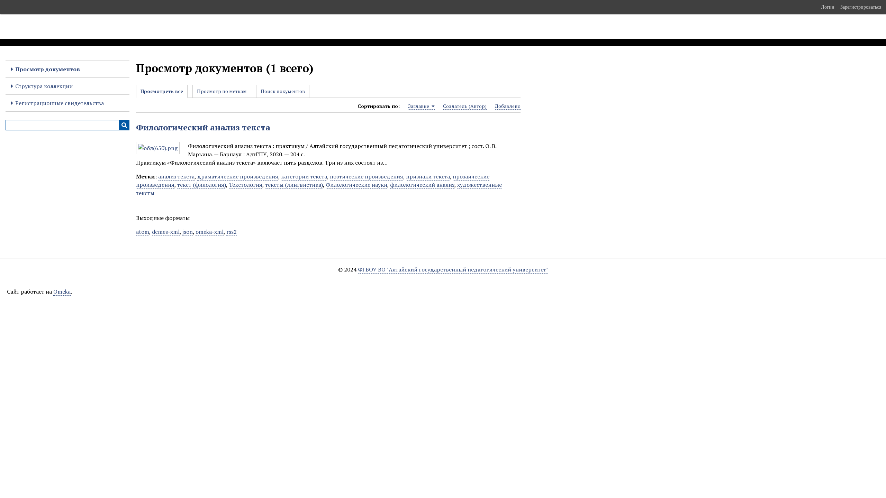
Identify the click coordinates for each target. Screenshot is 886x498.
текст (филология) (201, 184)
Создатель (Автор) (465, 106)
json (187, 232)
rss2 (231, 232)
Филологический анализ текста (203, 127)
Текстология (245, 184)
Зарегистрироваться (860, 7)
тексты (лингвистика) (294, 184)
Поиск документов (283, 91)
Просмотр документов (47, 69)
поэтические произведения (366, 176)
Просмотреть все (162, 91)
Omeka (62, 291)
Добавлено (508, 106)
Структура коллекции (44, 86)
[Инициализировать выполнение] (124, 125)
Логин (827, 7)
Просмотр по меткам (222, 91)
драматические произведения (237, 176)
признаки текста (428, 176)
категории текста (304, 176)
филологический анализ (422, 184)
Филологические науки (356, 184)
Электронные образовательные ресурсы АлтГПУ (129, 26)
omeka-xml (210, 232)
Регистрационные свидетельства (59, 103)
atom (142, 232)
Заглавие (419, 106)
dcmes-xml (166, 232)
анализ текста (176, 176)
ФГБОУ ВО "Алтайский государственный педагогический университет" (453, 269)
